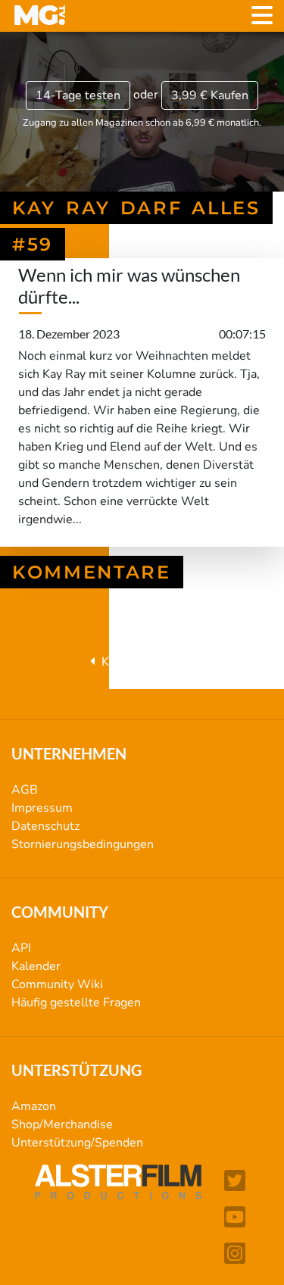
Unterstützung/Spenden (77, 1142)
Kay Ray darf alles (148, 661)
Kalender (36, 966)
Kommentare (91, 572)
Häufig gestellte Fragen (76, 1002)
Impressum (42, 808)
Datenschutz (45, 826)
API (21, 948)
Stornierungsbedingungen (82, 844)
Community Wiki (57, 984)
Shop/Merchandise (62, 1124)
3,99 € (209, 95)
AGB (24, 789)
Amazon (33, 1106)
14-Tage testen (78, 95)
